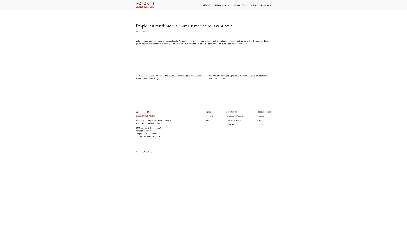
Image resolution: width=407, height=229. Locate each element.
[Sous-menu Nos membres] (228, 5)
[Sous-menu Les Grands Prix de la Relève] (257, 5)
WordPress (148, 152)
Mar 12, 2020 (140, 31)
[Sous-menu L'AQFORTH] (212, 5)
